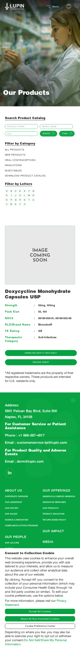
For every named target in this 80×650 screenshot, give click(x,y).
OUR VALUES (11, 514)
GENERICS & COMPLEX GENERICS (59, 496)
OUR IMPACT (53, 531)
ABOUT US (13, 490)
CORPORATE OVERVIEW (16, 496)
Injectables (13, 171)
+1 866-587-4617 (31, 435)
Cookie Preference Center (40, 626)
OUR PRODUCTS (50, 508)
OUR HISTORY (11, 508)
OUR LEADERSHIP (13, 502)
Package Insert (41, 362)
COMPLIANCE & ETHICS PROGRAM (21, 525)
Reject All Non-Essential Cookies (40, 618)
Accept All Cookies (40, 611)
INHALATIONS (13, 165)
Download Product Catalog (25, 176)
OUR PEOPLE (15, 537)
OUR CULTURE (12, 543)
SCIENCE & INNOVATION (16, 520)
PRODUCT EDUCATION (53, 514)
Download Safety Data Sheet (41, 353)
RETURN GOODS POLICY (54, 520)
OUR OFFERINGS (56, 490)
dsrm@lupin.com (30, 461)
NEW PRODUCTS (15, 155)
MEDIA (48, 541)
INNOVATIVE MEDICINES (54, 502)
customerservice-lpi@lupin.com (41, 442)
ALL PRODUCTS (14, 150)
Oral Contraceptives (20, 160)
